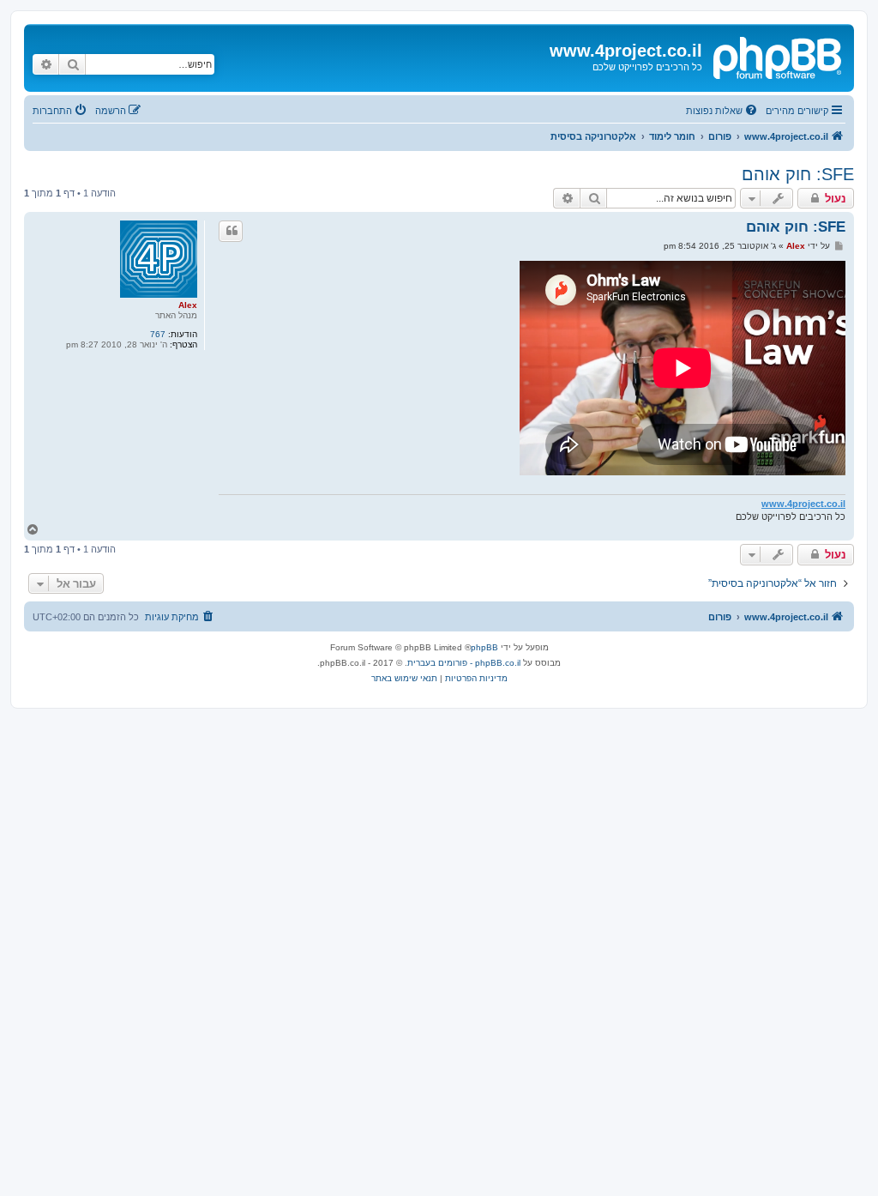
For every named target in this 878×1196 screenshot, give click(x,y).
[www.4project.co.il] (776, 55)
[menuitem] (723, 110)
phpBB (484, 647)
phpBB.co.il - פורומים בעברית (463, 662)
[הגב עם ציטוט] (231, 230)
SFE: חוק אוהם (798, 174)
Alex (187, 305)
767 (157, 334)
